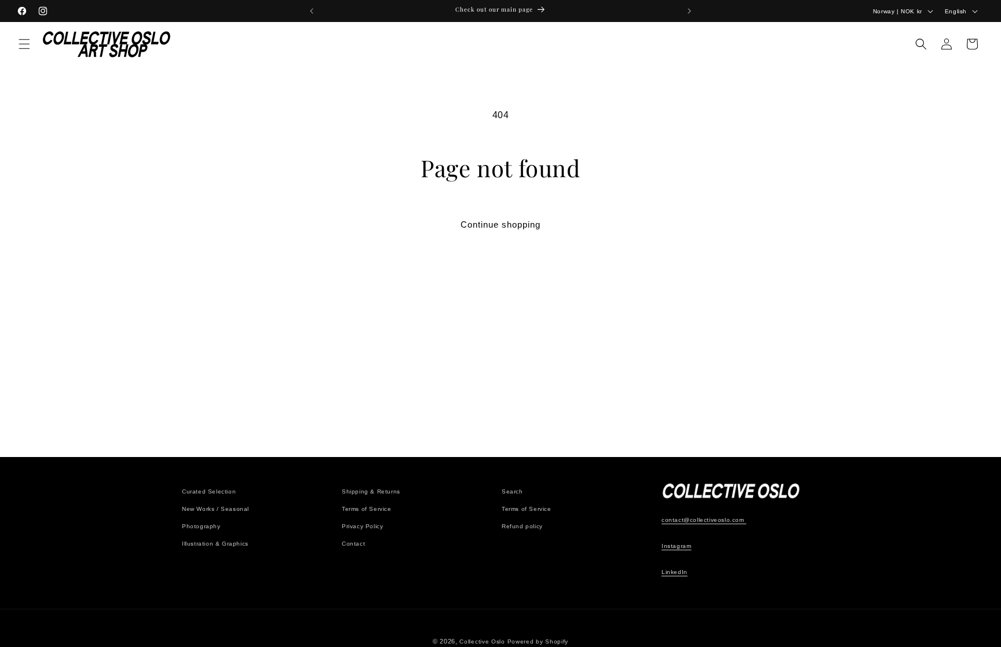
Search (512, 491)
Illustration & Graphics (215, 543)
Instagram (676, 546)
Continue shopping (500, 224)
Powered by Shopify (538, 641)
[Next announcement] (689, 11)
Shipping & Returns (371, 491)
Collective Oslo (482, 641)
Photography (201, 526)
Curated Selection (209, 491)
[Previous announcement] (311, 11)
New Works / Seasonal (215, 509)
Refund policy (522, 526)
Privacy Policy (362, 526)
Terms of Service (367, 509)
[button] (24, 44)
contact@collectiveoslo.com (704, 520)
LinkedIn (675, 572)
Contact (353, 543)
